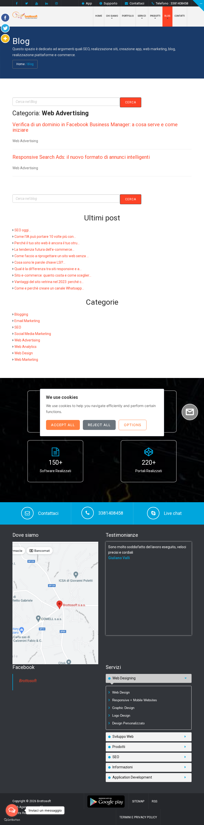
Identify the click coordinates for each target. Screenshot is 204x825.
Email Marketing (27, 321)
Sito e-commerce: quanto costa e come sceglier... (52, 275)
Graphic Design (123, 708)
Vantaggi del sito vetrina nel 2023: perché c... (49, 282)
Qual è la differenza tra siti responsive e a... (48, 269)
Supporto (110, 3)
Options (132, 425)
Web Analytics (25, 347)
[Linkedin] (46, 3)
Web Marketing (26, 360)
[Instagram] (56, 3)
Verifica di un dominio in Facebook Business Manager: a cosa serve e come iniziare (95, 127)
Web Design (23, 353)
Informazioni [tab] (122, 767)
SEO (17, 327)
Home (98, 16)
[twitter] (26, 3)
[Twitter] (5, 28)
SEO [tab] (115, 757)
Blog (167, 16)
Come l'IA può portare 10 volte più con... (45, 237)
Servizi (142, 16)
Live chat (173, 513)
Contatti (179, 16)
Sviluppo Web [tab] (123, 737)
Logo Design (121, 715)
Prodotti (155, 16)
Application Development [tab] (132, 777)
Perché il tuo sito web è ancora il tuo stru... (47, 243)
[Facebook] (5, 18)
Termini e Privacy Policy (138, 817)
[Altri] (5, 38)
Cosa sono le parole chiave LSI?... (39, 262)
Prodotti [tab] (118, 747)
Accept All (63, 425)
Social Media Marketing (32, 334)
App (89, 3)
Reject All (99, 425)
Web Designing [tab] (124, 678)
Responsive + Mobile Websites (134, 700)
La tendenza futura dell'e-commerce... (44, 249)
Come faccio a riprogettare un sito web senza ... (51, 256)
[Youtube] (36, 3)
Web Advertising (27, 340)
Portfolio (128, 16)
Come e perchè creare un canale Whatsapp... (49, 288)
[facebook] (17, 3)
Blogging (21, 314)
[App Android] (106, 801)
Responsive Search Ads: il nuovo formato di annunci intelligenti (81, 157)
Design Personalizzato (128, 723)
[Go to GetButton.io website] (12, 820)
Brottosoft (28, 680)
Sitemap (138, 801)
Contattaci (137, 3)
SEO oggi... (22, 230)
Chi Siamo (112, 16)
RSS (154, 801)
